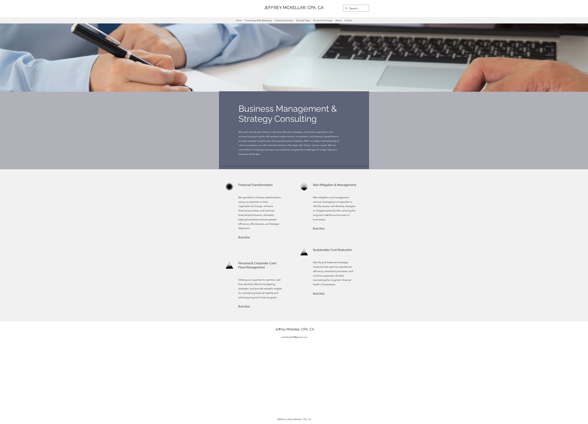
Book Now (244, 237)
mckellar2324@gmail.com (294, 337)
